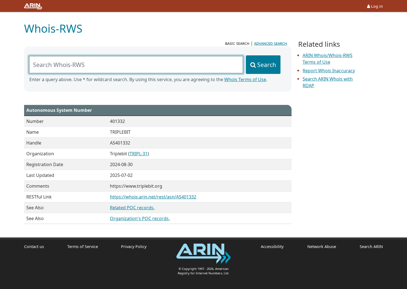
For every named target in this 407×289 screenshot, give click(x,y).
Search (266, 65)
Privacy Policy (133, 246)
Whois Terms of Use (245, 79)
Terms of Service (82, 246)
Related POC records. (132, 208)
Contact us (34, 246)
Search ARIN (371, 246)
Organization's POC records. (140, 218)
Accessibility (272, 246)
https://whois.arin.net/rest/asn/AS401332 (153, 197)
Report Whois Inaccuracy (329, 71)
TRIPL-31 (139, 154)
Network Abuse (321, 246)
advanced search (270, 43)
